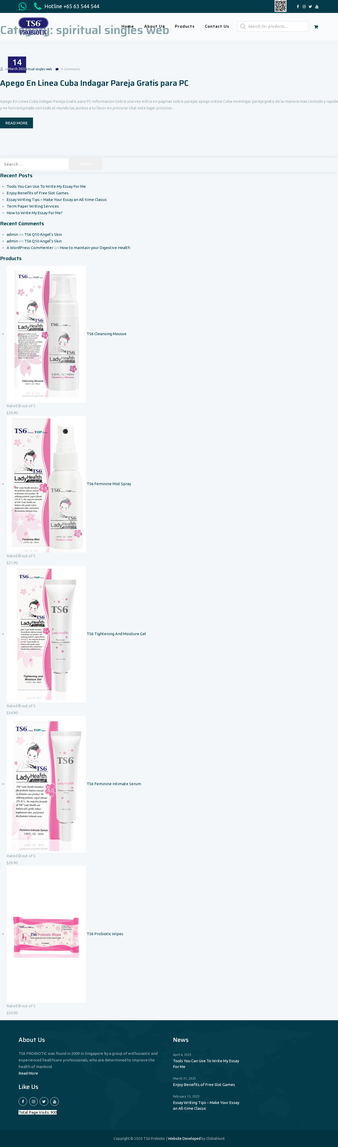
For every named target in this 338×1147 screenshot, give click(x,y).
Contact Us (217, 26)
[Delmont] (33, 26)
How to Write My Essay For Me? (35, 212)
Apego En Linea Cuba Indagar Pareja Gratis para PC (94, 83)
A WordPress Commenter (30, 247)
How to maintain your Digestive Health (95, 247)
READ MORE (16, 123)
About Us (154, 26)
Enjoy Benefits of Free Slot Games (38, 193)
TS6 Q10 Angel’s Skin (43, 234)
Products (185, 26)
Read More (28, 1073)
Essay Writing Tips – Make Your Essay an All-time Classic (57, 199)
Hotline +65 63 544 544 (71, 6)
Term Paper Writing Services (33, 206)
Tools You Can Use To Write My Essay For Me (46, 186)
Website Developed (184, 1138)
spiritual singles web (37, 69)
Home (127, 26)
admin (12, 234)
